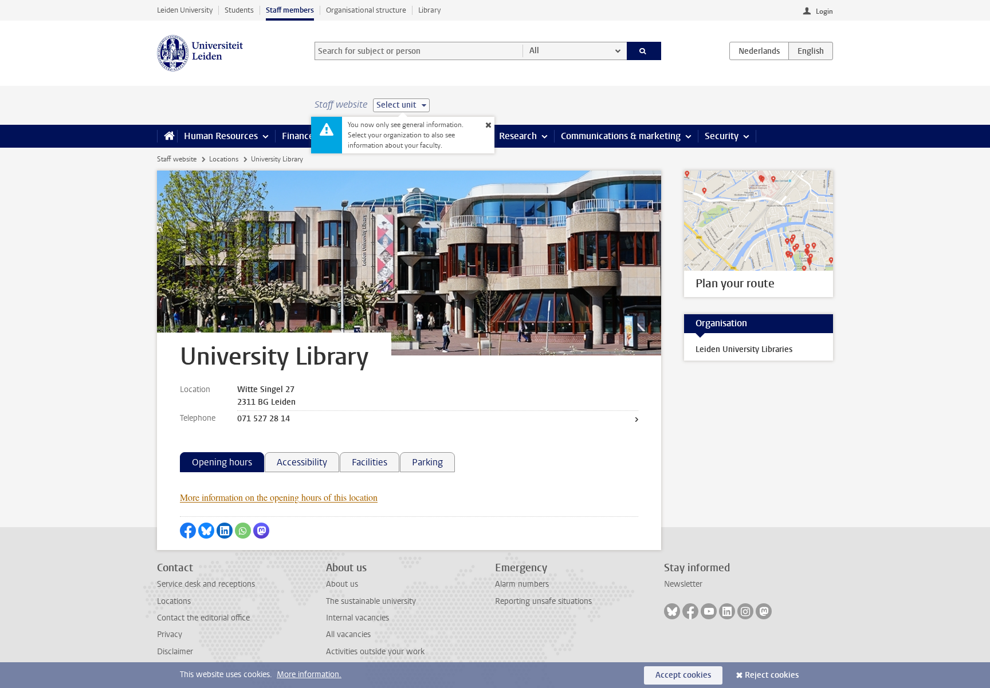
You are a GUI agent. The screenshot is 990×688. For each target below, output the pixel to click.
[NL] (759, 51)
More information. (309, 674)
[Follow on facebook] (690, 611)
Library (429, 10)
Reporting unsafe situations (543, 601)
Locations (223, 159)
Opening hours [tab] (222, 462)
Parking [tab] (427, 462)
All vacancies (348, 634)
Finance (298, 136)
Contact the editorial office (203, 617)
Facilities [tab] (369, 462)
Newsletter (683, 584)
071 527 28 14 (263, 418)
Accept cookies (683, 675)
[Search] (644, 51)
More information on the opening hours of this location (279, 497)
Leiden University (185, 10)
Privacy (169, 634)
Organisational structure (366, 10)
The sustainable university (371, 601)
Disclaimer (175, 651)
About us (342, 584)
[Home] (167, 136)
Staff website (177, 159)
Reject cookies (772, 675)
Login (824, 11)
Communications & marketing (621, 136)
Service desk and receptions (206, 584)
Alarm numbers (522, 584)
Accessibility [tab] (302, 462)
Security (721, 136)
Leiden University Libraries (744, 349)
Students (239, 10)
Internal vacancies (357, 617)
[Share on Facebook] (188, 531)
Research (518, 136)
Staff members (290, 10)
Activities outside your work (375, 651)
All (534, 50)
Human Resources (221, 136)
